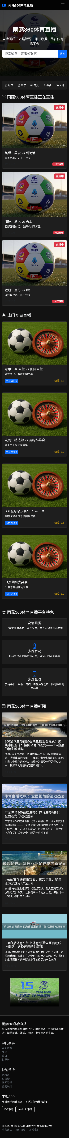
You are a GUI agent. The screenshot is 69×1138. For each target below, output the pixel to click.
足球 (10, 85)
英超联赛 (7, 1048)
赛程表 (6, 1075)
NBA (4, 1052)
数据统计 (7, 1086)
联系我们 (34, 1129)
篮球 (23, 85)
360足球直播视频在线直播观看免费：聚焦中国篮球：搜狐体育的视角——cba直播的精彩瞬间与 (34, 745)
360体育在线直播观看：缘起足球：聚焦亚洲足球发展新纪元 (33, 881)
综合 (49, 85)
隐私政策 (7, 1129)
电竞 (36, 85)
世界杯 (6, 1059)
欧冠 (4, 1056)
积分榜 (6, 1079)
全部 (61, 85)
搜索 (62, 54)
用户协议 (20, 1129)
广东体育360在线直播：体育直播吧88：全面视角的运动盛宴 (33, 814)
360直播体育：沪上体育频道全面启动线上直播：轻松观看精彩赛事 (33, 945)
